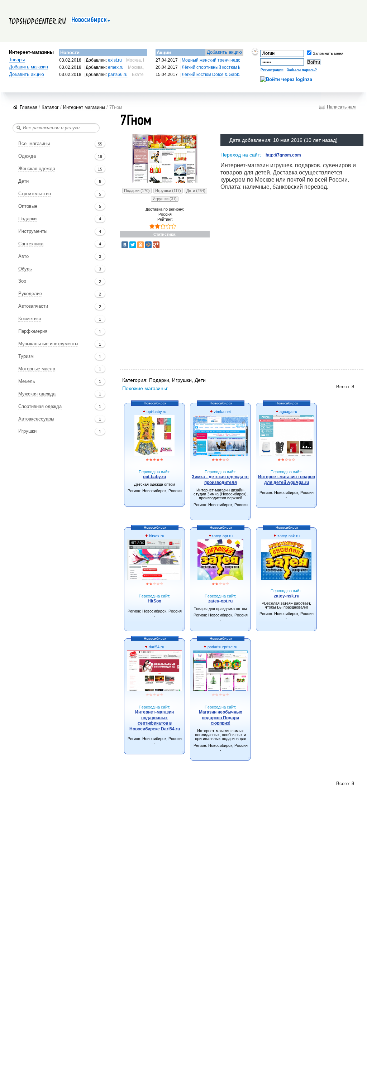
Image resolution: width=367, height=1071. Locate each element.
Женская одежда (36, 168)
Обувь (25, 269)
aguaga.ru (287, 411)
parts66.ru (118, 74)
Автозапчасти (33, 306)
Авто (23, 256)
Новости (70, 52)
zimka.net (222, 411)
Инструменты (32, 231)
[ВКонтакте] (124, 244)
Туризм (26, 356)
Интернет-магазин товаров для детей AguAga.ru (286, 479)
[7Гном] (164, 181)
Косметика (29, 318)
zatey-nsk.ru (288, 536)
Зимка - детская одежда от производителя (220, 479)
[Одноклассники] (140, 244)
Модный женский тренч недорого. (216, 60)
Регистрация (272, 70)
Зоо (22, 281)
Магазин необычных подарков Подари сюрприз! (220, 718)
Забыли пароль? (302, 70)
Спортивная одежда (40, 406)
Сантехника (30, 243)
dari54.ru (156, 647)
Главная (28, 107)
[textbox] (56, 128)
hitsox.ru (156, 536)
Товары (17, 59)
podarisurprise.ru (221, 647)
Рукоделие (30, 293)
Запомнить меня (317, 53)
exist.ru (115, 60)
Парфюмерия (32, 331)
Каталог (50, 107)
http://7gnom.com (283, 155)
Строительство (34, 193)
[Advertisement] (206, 313)
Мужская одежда (37, 394)
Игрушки (27, 431)
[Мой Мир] (148, 244)
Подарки (27, 218)
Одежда (27, 156)
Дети (23, 181)
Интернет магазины (84, 107)
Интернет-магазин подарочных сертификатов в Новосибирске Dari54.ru (154, 720)
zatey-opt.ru (222, 536)
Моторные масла (36, 368)
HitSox (154, 601)
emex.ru (116, 67)
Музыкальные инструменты (48, 343)
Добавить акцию (26, 74)
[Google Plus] (156, 244)
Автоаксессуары (36, 419)
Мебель (26, 381)
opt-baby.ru (156, 411)
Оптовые (27, 206)
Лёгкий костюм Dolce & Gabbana (214, 74)
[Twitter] (132, 244)
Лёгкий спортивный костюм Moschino (219, 67)
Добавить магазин (28, 66)
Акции (164, 52)
